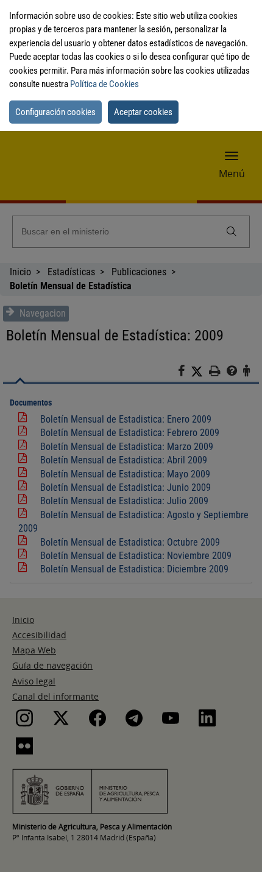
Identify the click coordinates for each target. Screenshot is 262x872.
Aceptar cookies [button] (143, 112)
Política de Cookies (104, 84)
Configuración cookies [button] (55, 112)
